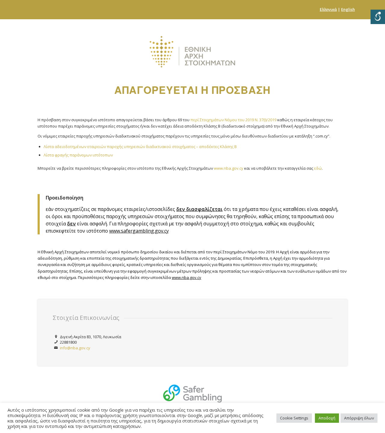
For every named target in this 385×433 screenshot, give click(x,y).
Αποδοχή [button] (327, 418)
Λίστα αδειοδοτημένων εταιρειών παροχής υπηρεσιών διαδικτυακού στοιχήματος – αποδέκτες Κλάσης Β (140, 146)
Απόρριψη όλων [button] (359, 418)
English (348, 9)
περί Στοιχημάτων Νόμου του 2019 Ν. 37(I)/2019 (233, 119)
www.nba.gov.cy (228, 168)
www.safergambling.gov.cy (139, 230)
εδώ (318, 168)
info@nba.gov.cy (75, 348)
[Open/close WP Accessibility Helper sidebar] (378, 17)
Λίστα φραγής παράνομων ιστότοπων (78, 155)
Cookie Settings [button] (294, 418)
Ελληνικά (328, 9)
